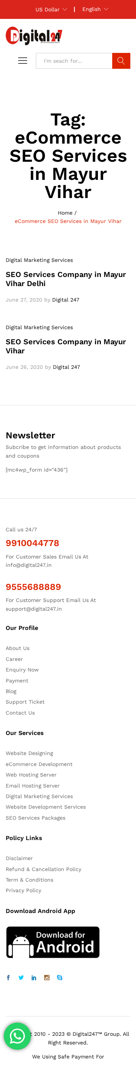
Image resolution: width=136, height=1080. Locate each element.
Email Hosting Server (33, 786)
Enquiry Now (22, 670)
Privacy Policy (23, 890)
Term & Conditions (29, 880)
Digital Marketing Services (39, 260)
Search (121, 61)
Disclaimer (19, 858)
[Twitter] (21, 978)
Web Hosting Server (31, 775)
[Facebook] (8, 978)
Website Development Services (46, 807)
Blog (11, 691)
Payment (17, 681)
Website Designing (29, 753)
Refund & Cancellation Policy (43, 869)
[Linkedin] (34, 978)
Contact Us (20, 713)
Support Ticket (25, 702)
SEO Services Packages (35, 818)
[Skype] (59, 978)
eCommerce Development (39, 764)
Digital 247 (65, 300)
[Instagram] (46, 978)
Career (14, 659)
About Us (17, 648)
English (91, 9)
